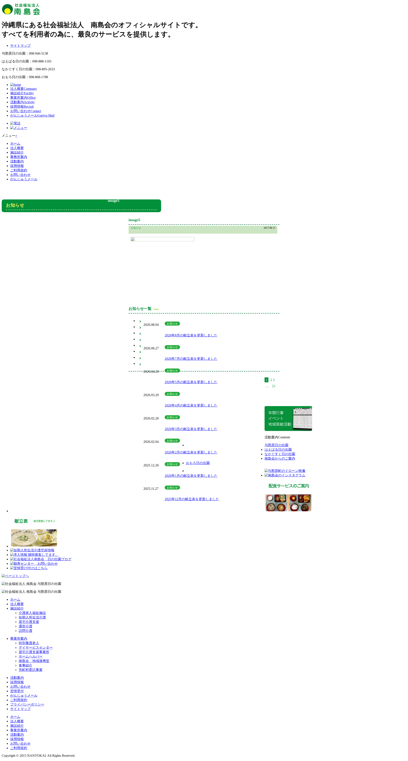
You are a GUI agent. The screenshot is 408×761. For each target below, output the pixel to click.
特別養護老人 (29, 643)
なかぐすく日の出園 (280, 454)
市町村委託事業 (30, 670)
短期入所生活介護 (32, 617)
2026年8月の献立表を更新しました (191, 335)
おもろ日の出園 (198, 463)
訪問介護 (25, 631)
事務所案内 (18, 157)
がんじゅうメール (32, 115)
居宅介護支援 (29, 622)
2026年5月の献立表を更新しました (191, 382)
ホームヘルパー (30, 656)
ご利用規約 (18, 170)
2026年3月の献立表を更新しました (191, 429)
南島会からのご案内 (280, 458)
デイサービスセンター (36, 647)
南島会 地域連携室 (34, 661)
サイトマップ (20, 45)
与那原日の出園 (276, 445)
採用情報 (22, 106)
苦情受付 (17, 691)
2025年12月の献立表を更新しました (192, 499)
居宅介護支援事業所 (34, 652)
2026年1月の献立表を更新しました (191, 475)
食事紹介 (25, 665)
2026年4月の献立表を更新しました (191, 405)
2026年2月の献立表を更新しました (191, 452)
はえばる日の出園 (278, 449)
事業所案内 (23, 97)
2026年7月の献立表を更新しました (191, 358)
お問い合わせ (25, 111)
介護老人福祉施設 (32, 613)
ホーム (15, 143)
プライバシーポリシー (27, 704)
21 (273, 386)
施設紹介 (22, 93)
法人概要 (23, 88)
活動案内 (22, 102)
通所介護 (25, 626)
